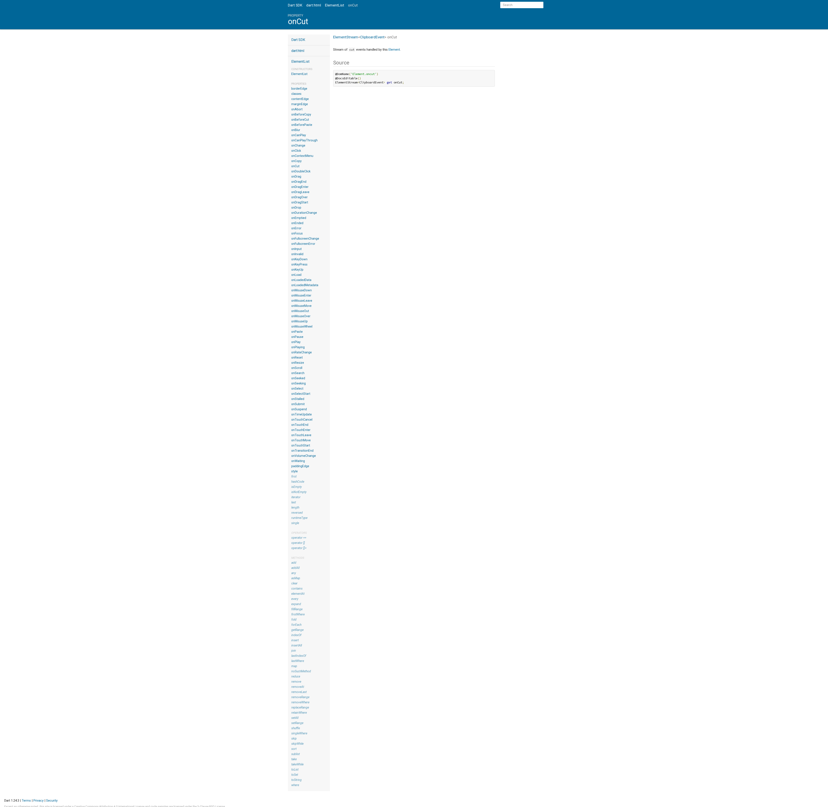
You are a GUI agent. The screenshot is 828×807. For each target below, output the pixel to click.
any (293, 573)
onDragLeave (300, 192)
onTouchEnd (299, 424)
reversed (297, 512)
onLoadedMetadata (304, 285)
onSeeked (298, 378)
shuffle (295, 728)
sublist (295, 754)
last (293, 502)
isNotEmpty (298, 492)
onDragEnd (298, 181)
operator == (298, 537)
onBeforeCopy (301, 114)
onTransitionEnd (302, 450)
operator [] (298, 543)
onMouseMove (301, 306)
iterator (296, 497)
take (294, 759)
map (294, 666)
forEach (296, 624)
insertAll (296, 645)
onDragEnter (300, 187)
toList (294, 769)
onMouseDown (301, 290)
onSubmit (298, 404)
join (293, 650)
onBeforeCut (300, 119)
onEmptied (298, 218)
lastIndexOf (298, 655)
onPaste (297, 331)
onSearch (297, 373)
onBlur (295, 130)
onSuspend (299, 409)
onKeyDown (299, 259)
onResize (297, 362)
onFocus (297, 233)
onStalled (297, 399)
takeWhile (297, 764)
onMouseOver (300, 316)
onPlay (296, 342)
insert (295, 640)
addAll (295, 568)
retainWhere (299, 712)
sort (293, 749)
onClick (296, 150)
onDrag (296, 176)
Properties (298, 83)
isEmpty (296, 487)
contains (297, 588)
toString (296, 780)
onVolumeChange (303, 455)
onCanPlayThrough (304, 140)
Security (52, 800)
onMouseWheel (301, 326)
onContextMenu (302, 156)
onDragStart (299, 202)
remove (296, 681)
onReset (297, 357)
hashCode (297, 481)
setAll (294, 718)
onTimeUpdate (301, 414)
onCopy (296, 161)
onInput (296, 249)
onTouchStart (300, 445)
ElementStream (345, 37)
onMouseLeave (301, 300)
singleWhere (299, 733)
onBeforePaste (301, 124)
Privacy (38, 800)
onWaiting (298, 461)
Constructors (301, 69)
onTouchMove (301, 440)
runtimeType (299, 518)
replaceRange (300, 707)
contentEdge (300, 99)
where (295, 785)
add (293, 562)
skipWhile (297, 743)
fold (293, 619)
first (293, 476)
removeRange (300, 697)
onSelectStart (300, 393)
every (294, 599)
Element (394, 50)
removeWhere (300, 702)
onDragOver (299, 197)
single (295, 523)
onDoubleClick (300, 171)
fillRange (297, 609)
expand (296, 604)
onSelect (297, 388)
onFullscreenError (303, 243)
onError (296, 228)
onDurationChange (304, 212)
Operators (299, 532)
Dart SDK (295, 5)
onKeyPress (299, 264)
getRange (297, 630)
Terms (26, 800)
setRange (297, 723)
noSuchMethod (301, 671)
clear (294, 583)
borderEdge (299, 88)
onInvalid (297, 254)
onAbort (297, 109)
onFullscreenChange (305, 238)
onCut (295, 166)
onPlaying (298, 347)
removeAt (297, 686)
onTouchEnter (300, 430)
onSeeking (298, 383)
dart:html (313, 5)
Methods (297, 557)
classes (296, 93)
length (295, 507)
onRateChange (301, 352)
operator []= (298, 548)
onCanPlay (298, 135)
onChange (298, 145)
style (294, 471)
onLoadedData (301, 280)
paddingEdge (300, 466)
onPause (297, 337)
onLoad (296, 274)
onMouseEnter (301, 295)
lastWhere (297, 661)
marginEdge (299, 104)
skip (294, 738)
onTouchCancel (301, 419)
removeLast (299, 692)
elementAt (297, 593)
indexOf (296, 635)
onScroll (296, 368)
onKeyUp (297, 269)
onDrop (296, 207)
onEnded (297, 223)
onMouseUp (299, 321)
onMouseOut (300, 311)
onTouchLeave (301, 435)
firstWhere (298, 614)
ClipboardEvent (372, 37)
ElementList (334, 5)
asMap (295, 578)
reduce (295, 676)
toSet (294, 774)
